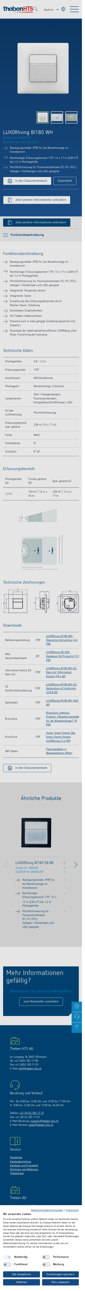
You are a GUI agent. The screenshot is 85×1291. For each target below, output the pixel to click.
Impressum (72, 1210)
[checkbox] (7, 1257)
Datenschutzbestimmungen (47, 1210)
